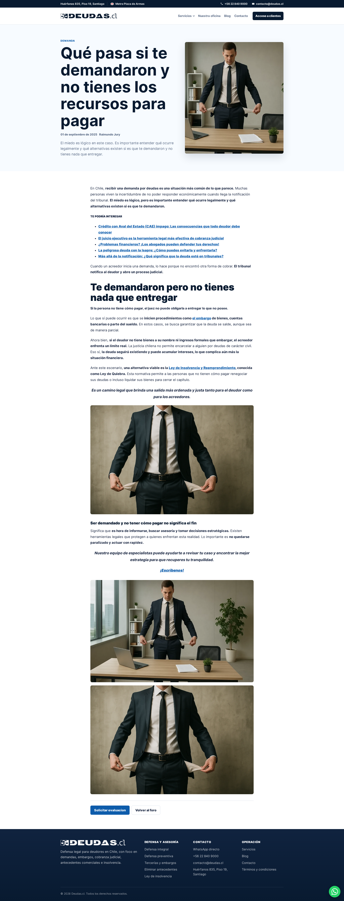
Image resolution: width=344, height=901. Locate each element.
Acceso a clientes (268, 16)
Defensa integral (157, 849)
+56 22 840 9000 (236, 3)
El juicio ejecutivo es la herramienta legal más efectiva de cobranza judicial (161, 238)
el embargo (201, 318)
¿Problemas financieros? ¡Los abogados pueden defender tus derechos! (158, 244)
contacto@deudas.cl (269, 3)
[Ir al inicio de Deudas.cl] (93, 842)
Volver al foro (145, 810)
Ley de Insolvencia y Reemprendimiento (202, 368)
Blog (227, 16)
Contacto (241, 16)
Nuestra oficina (209, 16)
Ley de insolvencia (158, 876)
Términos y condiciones (259, 869)
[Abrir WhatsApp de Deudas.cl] (334, 891)
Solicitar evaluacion (110, 810)
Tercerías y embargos (160, 863)
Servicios (185, 16)
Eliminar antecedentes (161, 869)
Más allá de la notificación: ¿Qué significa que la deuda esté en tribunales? (161, 256)
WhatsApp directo (206, 849)
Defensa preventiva (159, 856)
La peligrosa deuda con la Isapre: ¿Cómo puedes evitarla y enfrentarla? (157, 250)
